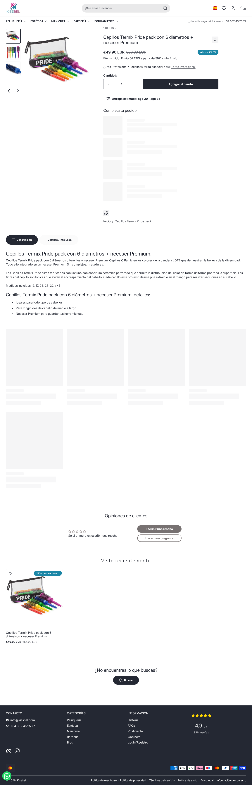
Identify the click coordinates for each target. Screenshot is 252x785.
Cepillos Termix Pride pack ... (135, 221)
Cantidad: (110, 75)
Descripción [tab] (24, 239)
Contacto (134, 737)
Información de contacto (231, 780)
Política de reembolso (104, 780)
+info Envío (169, 58)
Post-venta (135, 731)
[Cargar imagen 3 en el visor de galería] (13, 68)
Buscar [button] (128, 680)
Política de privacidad (133, 780)
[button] (215, 8)
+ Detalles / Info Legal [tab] (58, 239)
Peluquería (14, 21)
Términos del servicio (162, 780)
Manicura (58, 21)
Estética (36, 21)
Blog (70, 742)
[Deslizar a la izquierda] (8, 90)
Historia (133, 720)
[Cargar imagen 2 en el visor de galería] (13, 52)
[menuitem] (95, 720)
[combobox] (120, 8)
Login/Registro (138, 742)
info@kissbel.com (22, 720)
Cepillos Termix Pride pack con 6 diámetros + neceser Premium (28, 634)
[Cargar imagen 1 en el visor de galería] (13, 36)
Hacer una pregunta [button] (159, 538)
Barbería (80, 21)
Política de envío (187, 780)
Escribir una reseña (159, 529)
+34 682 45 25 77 (235, 21)
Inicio (107, 221)
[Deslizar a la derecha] (17, 90)
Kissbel (21, 780)
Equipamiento (104, 21)
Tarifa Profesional (183, 67)
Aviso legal (207, 780)
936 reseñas (201, 732)
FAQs (131, 725)
